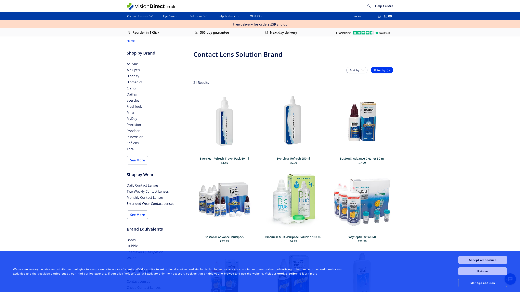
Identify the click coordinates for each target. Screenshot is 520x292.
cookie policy (287, 273)
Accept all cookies (483, 260)
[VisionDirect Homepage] (151, 6)
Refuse (482, 271)
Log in (357, 16)
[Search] (369, 6)
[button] (356, 70)
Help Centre (384, 6)
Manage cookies (482, 282)
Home (131, 41)
